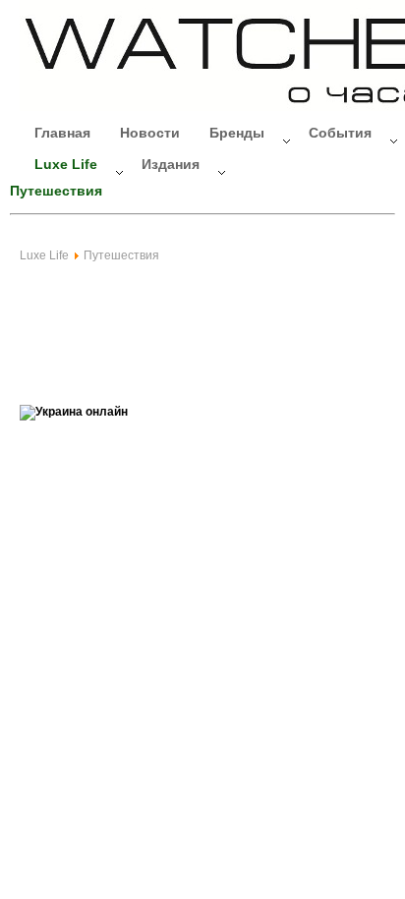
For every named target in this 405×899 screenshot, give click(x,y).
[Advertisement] (177, 321)
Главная (62, 132)
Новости (150, 132)
